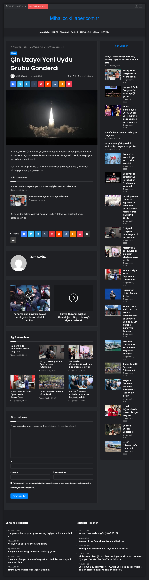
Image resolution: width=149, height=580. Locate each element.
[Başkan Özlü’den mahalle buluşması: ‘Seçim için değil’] (81, 382)
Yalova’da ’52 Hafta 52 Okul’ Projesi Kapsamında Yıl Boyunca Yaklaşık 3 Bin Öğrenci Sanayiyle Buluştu (130, 318)
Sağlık (74, 32)
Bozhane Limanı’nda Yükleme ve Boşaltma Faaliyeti (129, 347)
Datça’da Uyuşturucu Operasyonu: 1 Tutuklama (50, 364)
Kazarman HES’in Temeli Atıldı (130, 293)
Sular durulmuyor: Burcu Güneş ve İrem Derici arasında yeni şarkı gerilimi (130, 114)
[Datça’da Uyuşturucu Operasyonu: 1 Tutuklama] (51, 352)
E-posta (14, 472)
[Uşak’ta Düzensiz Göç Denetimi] (113, 446)
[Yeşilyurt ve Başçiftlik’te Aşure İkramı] (18, 200)
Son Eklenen (121, 45)
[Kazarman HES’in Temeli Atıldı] (113, 294)
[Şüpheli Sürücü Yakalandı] (113, 429)
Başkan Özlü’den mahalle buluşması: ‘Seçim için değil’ (79, 394)
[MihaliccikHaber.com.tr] (74, 18)
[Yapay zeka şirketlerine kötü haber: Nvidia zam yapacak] (113, 177)
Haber (55, 32)
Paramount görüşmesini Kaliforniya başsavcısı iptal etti (121, 145)
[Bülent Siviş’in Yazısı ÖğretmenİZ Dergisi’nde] (22, 382)
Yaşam (96, 32)
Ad (12, 461)
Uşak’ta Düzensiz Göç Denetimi (130, 445)
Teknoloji (85, 32)
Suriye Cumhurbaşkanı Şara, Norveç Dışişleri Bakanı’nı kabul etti (44, 186)
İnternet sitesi (59, 472)
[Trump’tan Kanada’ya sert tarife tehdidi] (113, 158)
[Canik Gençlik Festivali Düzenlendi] (51, 382)
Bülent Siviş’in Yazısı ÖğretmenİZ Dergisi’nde (21, 394)
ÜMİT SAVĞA (21, 76)
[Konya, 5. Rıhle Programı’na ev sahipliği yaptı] (113, 91)
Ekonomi (64, 32)
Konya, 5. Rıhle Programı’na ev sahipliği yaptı (69, 6)
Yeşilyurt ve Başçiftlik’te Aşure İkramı (48, 196)
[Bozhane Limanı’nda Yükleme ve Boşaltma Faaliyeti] (113, 345)
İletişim (105, 32)
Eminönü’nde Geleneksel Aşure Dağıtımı (19, 348)
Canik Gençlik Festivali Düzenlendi (51, 393)
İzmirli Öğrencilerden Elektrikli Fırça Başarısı (130, 411)
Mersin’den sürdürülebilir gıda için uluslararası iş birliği (80, 364)
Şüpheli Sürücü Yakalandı (128, 428)
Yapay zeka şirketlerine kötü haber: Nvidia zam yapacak (129, 180)
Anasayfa (44, 32)
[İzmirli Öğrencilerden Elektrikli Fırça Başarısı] (113, 410)
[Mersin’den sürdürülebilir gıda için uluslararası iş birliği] (81, 352)
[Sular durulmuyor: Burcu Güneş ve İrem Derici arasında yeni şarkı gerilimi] (113, 110)
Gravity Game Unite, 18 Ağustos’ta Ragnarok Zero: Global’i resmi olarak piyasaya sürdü (130, 207)
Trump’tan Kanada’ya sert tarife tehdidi (129, 159)
